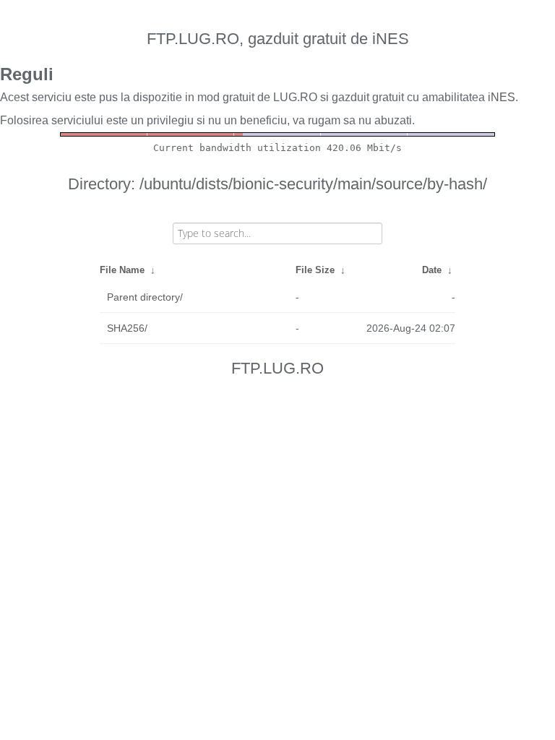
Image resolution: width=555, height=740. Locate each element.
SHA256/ (127, 328)
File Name (122, 269)
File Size (315, 269)
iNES (501, 97)
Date (432, 269)
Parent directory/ (145, 297)
